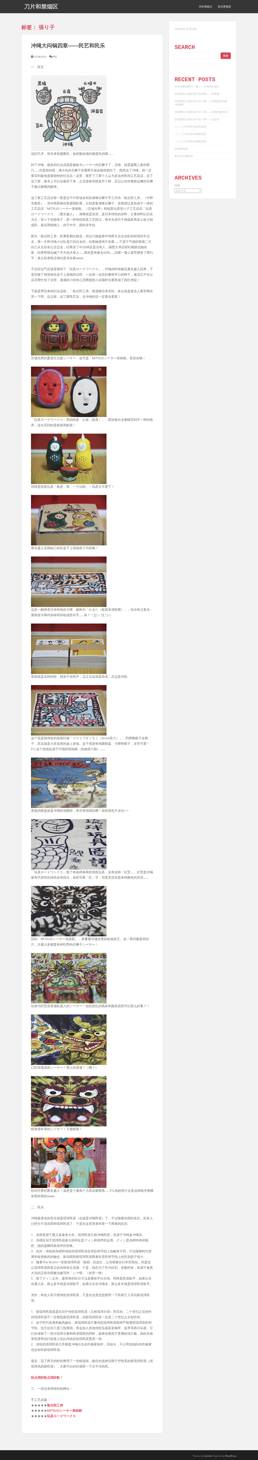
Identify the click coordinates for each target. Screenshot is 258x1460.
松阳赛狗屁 (181, 148)
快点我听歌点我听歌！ (47, 1377)
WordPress (231, 1456)
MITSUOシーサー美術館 (64, 1410)
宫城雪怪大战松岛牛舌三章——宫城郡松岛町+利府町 (201, 102)
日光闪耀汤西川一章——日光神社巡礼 (197, 86)
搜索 (225, 55)
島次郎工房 (55, 1405)
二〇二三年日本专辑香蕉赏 (190, 141)
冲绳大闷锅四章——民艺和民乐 (68, 46)
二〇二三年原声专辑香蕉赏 (190, 126)
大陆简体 (180, 29)
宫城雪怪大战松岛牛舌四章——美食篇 (197, 94)
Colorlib (208, 1456)
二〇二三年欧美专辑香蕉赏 (190, 134)
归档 (177, 185)
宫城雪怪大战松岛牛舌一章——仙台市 (197, 119)
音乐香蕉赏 (224, 6)
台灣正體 (191, 29)
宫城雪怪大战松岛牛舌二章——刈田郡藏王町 (201, 112)
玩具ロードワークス (61, 1416)
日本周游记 (205, 6)
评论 (54, 56)
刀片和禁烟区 (41, 6)
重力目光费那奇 (184, 156)
